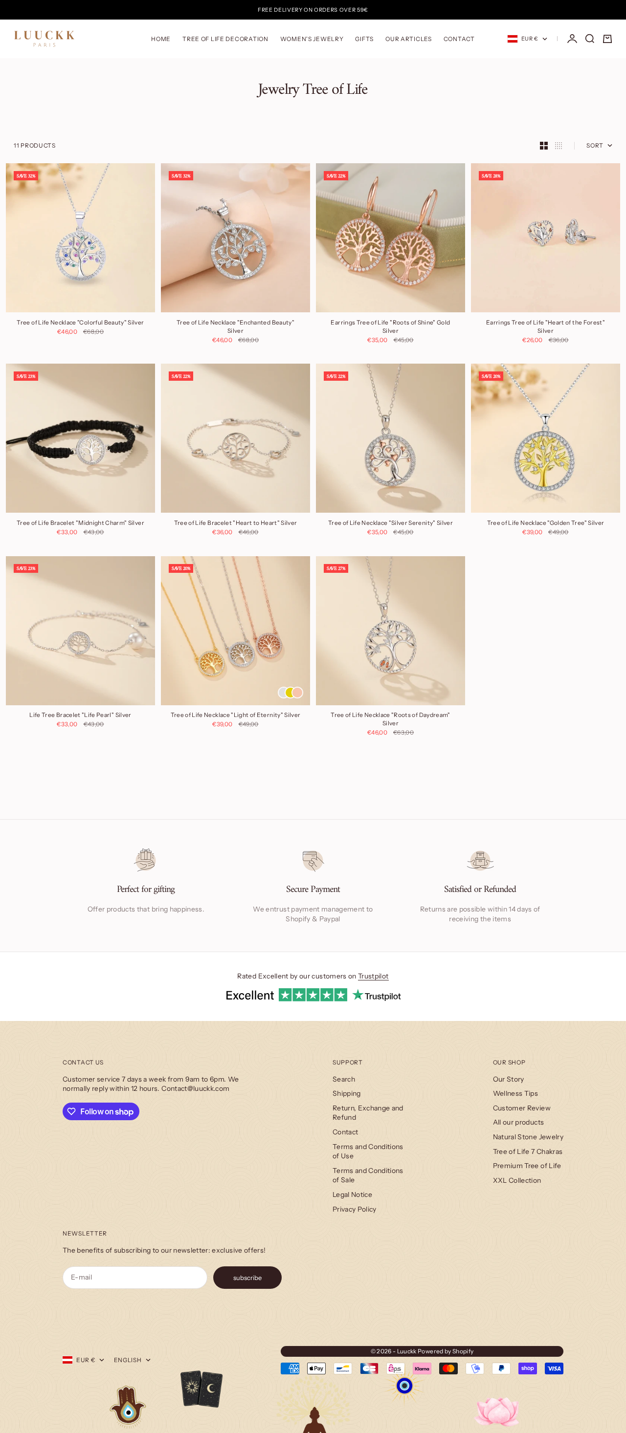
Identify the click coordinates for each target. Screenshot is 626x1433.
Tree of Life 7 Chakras (528, 1151)
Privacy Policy (355, 1209)
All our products (518, 1122)
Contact (459, 39)
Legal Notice (352, 1194)
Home (161, 39)
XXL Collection (517, 1180)
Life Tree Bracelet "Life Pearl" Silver (80, 716)
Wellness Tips (515, 1093)
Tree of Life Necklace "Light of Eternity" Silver (236, 716)
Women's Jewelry (312, 39)
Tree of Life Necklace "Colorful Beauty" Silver (80, 323)
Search (344, 1079)
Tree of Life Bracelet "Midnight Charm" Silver (80, 523)
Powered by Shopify (445, 1351)
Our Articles (408, 39)
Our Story (508, 1079)
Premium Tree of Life (527, 1165)
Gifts (364, 39)
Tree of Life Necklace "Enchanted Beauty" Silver (235, 327)
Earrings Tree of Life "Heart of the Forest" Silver (545, 327)
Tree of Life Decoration (225, 39)
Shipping (347, 1093)
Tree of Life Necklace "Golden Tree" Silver (545, 523)
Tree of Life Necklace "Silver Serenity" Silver (390, 523)
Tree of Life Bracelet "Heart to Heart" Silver (235, 523)
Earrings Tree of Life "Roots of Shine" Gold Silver (390, 327)
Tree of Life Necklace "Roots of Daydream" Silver (390, 720)
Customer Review (522, 1108)
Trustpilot (373, 976)
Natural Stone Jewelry (528, 1136)
